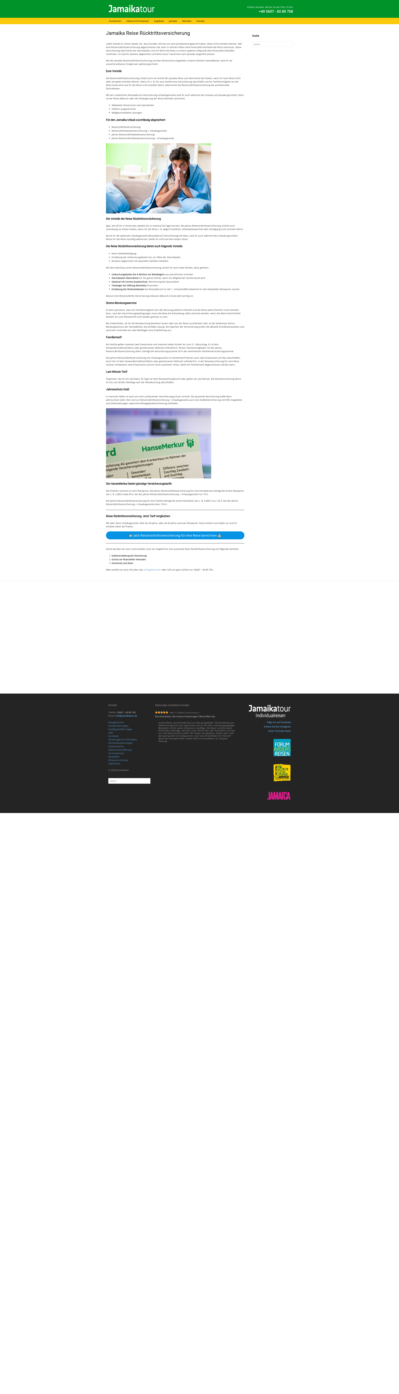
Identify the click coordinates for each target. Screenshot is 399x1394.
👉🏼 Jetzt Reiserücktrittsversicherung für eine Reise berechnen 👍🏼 (175, 535)
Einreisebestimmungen (120, 742)
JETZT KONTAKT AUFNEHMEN (203, 627)
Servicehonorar (116, 753)
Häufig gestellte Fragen (120, 729)
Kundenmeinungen (118, 725)
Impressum (114, 763)
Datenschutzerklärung (120, 749)
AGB (110, 732)
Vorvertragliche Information (122, 739)
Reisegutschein (116, 722)
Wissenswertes (116, 746)
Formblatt (113, 736)
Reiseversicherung (118, 760)
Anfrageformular (152, 569)
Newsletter (114, 756)
